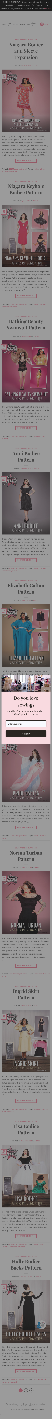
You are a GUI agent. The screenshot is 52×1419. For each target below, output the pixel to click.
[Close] (47, 678)
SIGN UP (26, 734)
